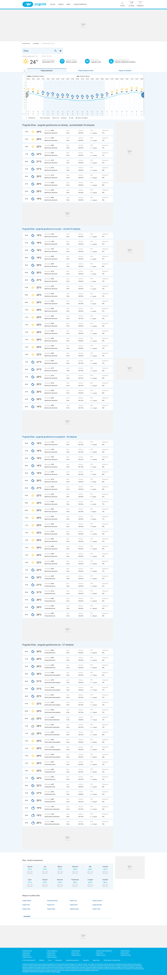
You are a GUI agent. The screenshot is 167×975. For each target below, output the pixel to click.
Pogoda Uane (50, 905)
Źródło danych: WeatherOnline (112, 960)
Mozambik (36, 43)
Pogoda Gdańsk (75, 951)
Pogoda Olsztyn (125, 953)
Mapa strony (96, 960)
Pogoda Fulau (26, 905)
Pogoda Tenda (96, 909)
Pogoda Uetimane (97, 900)
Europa (60, 4)
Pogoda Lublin (75, 953)
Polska (52, 4)
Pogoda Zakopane (52, 957)
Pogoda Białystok (27, 951)
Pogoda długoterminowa (85, 70)
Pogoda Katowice (125, 951)
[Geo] (60, 51)
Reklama (41, 960)
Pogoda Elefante (26, 900)
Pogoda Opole (26, 955)
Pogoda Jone (73, 900)
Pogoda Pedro (73, 905)
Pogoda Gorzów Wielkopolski (104, 951)
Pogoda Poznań (51, 955)
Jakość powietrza (80, 4)
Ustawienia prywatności (72, 960)
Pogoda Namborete (52, 900)
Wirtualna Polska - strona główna (27, 4)
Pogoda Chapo (26, 909)
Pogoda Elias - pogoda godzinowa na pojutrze (43, 437)
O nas (49, 960)
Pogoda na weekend (125, 70)
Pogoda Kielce (26, 953)
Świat (68, 4)
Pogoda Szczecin (100, 955)
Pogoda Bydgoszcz (52, 951)
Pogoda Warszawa (126, 955)
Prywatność (58, 960)
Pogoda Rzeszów (76, 955)
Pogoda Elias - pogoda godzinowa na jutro (42, 229)
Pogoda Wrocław (27, 957)
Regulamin (86, 960)
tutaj (59, 971)
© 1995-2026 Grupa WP (28, 960)
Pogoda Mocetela (97, 905)
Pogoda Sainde (51, 909)
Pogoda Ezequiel (74, 909)
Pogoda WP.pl (26, 43)
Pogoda (40, 4)
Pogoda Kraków (51, 953)
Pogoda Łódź (99, 953)
